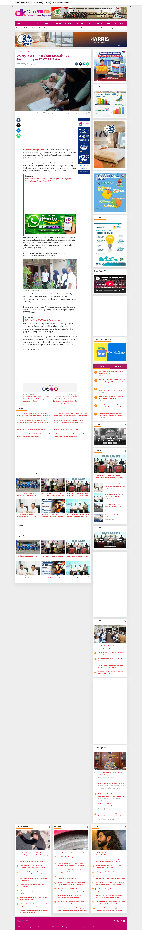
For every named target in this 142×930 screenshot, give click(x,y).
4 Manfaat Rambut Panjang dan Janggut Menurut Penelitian (108, 854)
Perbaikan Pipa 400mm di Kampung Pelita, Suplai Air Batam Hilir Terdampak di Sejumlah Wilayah (33, 428)
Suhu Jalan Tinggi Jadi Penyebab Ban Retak (71, 852)
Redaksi (52, 927)
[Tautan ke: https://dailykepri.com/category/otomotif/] (86, 827)
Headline (27, 64)
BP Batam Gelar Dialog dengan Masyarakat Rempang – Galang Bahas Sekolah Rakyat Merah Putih (112, 647)
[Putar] (97, 290)
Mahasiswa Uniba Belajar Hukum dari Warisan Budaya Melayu (110, 660)
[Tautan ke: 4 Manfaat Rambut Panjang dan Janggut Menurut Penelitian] (109, 840)
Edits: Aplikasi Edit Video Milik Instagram (42, 320)
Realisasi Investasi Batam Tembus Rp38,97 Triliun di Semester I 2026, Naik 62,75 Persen (71, 435)
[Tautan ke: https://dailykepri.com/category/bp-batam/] (124, 451)
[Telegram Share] (84, 64)
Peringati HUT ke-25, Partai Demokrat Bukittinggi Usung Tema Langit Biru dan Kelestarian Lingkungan (33, 414)
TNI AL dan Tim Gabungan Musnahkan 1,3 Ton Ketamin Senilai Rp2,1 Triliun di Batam (35, 860)
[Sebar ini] (76, 64)
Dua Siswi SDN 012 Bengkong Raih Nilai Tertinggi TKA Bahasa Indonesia (110, 666)
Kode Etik (80, 927)
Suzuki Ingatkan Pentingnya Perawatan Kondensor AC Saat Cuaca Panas (70, 858)
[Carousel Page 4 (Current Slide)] (111, 443)
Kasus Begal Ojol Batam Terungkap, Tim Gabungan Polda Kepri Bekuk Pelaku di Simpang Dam (32, 867)
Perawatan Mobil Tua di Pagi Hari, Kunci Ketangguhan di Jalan (70, 871)
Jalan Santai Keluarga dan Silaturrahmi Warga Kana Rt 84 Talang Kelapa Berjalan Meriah (109, 890)
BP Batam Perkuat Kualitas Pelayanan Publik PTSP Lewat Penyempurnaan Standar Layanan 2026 (70, 421)
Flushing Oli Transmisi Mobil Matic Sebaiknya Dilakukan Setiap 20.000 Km (72, 877)
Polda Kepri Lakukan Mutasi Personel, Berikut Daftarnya (111, 372)
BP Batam (22, 64)
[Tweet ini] (80, 64)
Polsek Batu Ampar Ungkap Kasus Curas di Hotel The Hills (33, 886)
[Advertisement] (7, 36)
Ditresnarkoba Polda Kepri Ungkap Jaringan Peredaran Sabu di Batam (34, 911)
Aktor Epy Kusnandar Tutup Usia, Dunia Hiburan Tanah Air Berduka (108, 866)
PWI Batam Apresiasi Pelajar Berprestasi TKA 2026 (111, 653)
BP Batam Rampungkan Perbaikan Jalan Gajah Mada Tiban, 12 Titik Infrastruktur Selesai (33, 435)
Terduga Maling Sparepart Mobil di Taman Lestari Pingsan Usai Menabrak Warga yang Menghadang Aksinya (34, 854)
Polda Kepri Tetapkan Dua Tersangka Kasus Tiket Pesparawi (34, 879)
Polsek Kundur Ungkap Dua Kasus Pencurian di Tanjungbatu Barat (34, 898)
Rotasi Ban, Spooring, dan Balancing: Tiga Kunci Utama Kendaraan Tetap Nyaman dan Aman (71, 909)
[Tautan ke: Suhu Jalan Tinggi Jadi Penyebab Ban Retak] (71, 840)
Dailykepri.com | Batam (33, 150)
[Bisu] (120, 290)
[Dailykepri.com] (33, 13)
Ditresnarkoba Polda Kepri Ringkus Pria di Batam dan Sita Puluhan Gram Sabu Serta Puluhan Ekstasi (33, 873)
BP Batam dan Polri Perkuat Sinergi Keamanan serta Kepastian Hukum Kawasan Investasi (71, 428)
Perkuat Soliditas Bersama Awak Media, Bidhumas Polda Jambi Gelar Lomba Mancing (110, 877)
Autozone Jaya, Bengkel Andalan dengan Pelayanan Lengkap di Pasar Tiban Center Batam (71, 865)
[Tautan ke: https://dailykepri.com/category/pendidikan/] (124, 621)
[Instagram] (52, 389)
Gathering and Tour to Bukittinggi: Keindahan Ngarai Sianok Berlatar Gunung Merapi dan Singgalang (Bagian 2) (110, 903)
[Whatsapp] (87, 64)
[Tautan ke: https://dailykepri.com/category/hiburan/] (124, 425)
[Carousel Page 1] (104, 443)
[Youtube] (56, 389)
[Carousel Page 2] (106, 443)
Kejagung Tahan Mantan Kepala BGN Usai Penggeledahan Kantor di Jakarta (33, 905)
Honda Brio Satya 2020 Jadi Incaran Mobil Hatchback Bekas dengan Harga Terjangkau (71, 890)
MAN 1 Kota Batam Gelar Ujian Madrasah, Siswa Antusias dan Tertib (111, 672)
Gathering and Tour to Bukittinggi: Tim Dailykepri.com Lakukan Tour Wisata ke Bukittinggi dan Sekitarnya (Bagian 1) (108, 909)
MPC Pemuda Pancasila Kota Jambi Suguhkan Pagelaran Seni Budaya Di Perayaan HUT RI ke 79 (110, 884)
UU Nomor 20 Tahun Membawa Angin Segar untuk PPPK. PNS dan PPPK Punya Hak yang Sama (111, 389)
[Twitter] (48, 389)
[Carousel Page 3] (109, 443)
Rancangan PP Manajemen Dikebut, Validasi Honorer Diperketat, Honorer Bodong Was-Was (111, 414)
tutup (11, 6)
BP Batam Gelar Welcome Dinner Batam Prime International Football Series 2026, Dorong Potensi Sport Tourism (32, 421)
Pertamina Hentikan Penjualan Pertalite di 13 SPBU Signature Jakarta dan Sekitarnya (71, 883)
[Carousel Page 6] (116, 443)
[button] (125, 2)
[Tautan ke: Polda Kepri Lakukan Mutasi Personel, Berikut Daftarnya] (110, 761)
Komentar (118, 366)
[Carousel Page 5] (114, 443)
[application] (110, 284)
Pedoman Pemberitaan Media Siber (95, 927)
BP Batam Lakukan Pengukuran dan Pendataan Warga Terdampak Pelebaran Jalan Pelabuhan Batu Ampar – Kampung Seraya (64, 399)
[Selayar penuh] (123, 290)
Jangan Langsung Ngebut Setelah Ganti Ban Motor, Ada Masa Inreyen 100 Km (71, 896)
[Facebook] (44, 389)
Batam (18, 64)
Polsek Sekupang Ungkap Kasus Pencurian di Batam (34, 892)
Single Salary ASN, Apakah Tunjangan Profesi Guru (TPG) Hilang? (111, 397)
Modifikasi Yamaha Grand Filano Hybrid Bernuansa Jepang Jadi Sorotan (70, 903)
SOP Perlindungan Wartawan (65, 927)
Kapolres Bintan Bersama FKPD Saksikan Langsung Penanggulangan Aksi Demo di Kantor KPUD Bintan (108, 897)
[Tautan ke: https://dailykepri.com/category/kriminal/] (49, 827)
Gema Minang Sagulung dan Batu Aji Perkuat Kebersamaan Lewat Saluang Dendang (109, 860)
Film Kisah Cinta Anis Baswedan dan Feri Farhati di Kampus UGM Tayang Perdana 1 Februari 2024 (112, 381)
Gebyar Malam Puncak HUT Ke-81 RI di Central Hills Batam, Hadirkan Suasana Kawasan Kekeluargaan (71, 414)
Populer (101, 366)
